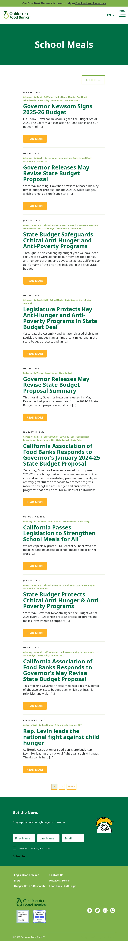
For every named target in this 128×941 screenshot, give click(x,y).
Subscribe (19, 856)
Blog (17, 880)
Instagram (112, 910)
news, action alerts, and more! (34, 848)
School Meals (29, 100)
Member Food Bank (77, 97)
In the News (61, 97)
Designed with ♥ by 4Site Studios (98, 937)
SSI (39, 228)
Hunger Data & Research (29, 886)
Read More (35, 139)
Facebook (89, 910)
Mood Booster (55, 521)
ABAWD (26, 225)
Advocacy (27, 97)
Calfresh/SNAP (59, 225)
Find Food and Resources (90, 3)
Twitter (97, 910)
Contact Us (56, 875)
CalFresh (27, 373)
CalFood (38, 97)
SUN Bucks (42, 161)
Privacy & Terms (59, 880)
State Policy (43, 100)
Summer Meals (72, 100)
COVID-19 (64, 437)
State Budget (48, 228)
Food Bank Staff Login (62, 886)
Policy (76, 652)
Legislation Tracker (26, 875)
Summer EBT (57, 100)
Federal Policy (46, 725)
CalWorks (48, 97)
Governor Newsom (88, 225)
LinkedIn (105, 910)
